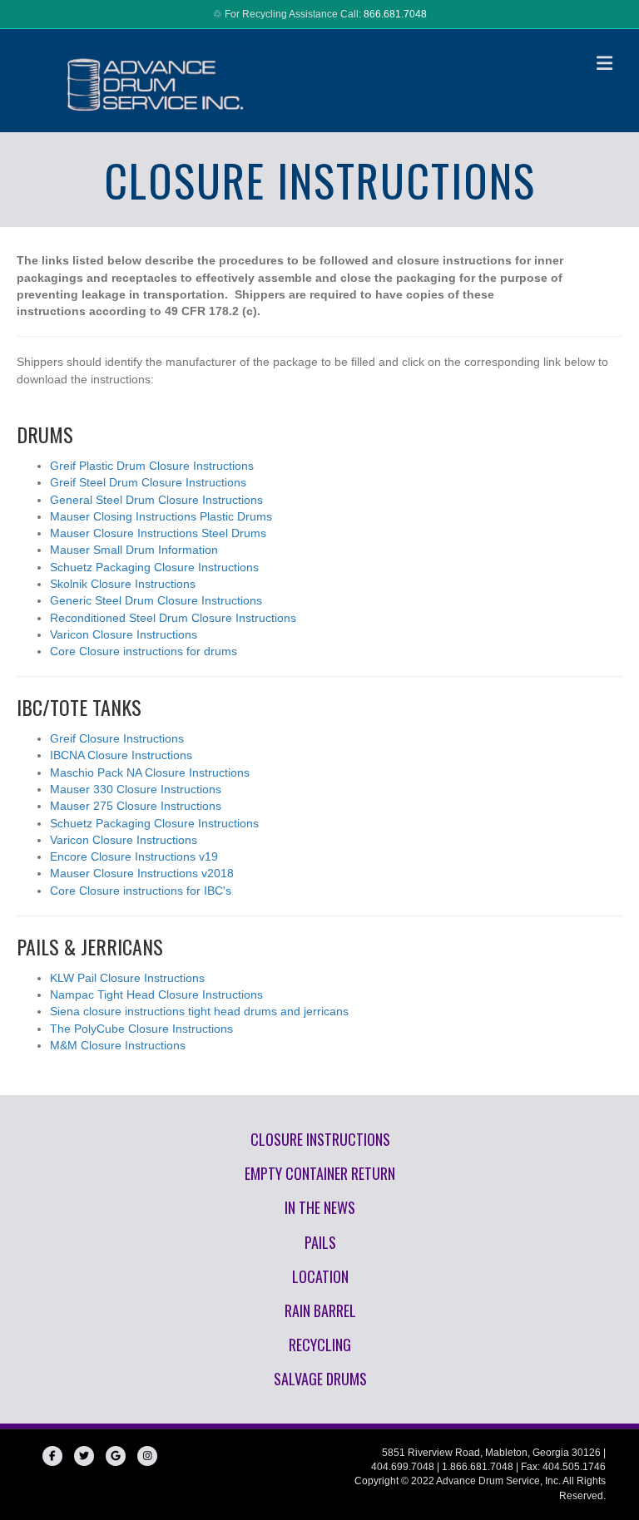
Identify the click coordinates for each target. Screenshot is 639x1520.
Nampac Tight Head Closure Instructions (156, 994)
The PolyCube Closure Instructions (141, 1028)
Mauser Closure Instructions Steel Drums (158, 533)
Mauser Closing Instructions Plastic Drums (161, 516)
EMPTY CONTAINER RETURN (320, 1173)
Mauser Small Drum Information (134, 549)
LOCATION (320, 1276)
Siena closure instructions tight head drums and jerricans (199, 1011)
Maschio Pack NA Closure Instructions (150, 772)
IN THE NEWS (320, 1207)
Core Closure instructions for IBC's (140, 890)
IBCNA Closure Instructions (121, 755)
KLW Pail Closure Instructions (127, 978)
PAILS (320, 1242)
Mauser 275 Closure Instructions (135, 805)
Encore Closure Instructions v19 (134, 856)
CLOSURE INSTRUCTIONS (320, 1139)
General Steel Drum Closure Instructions (156, 499)
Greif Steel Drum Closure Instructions (148, 482)
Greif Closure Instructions (117, 738)
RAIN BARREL (320, 1310)
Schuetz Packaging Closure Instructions (154, 567)
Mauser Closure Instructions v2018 (142, 873)
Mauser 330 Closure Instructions (135, 789)
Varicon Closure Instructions (123, 634)
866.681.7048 (395, 14)
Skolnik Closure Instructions (123, 583)
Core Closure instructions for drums (143, 651)
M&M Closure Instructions (118, 1045)
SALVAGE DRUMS (320, 1378)
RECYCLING (320, 1344)
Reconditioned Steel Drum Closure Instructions (173, 617)
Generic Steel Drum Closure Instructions (156, 600)
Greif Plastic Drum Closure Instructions (152, 465)
